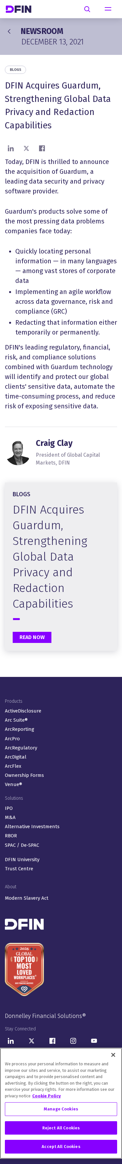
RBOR (11, 836)
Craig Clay (54, 443)
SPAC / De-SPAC (22, 845)
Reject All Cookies (61, 1127)
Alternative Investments (32, 826)
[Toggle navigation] (108, 9)
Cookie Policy (46, 1095)
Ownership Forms (24, 775)
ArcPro (12, 739)
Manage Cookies (61, 1109)
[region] (61, 1103)
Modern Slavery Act (26, 898)
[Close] (113, 1055)
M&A (10, 817)
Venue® (13, 784)
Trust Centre (19, 869)
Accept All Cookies (61, 1146)
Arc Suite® (16, 720)
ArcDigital (15, 757)
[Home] (21, 9)
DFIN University (22, 859)
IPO (9, 808)
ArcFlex (13, 766)
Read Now (32, 637)
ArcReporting (19, 729)
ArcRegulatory (21, 748)
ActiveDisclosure (23, 711)
